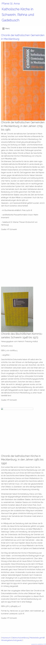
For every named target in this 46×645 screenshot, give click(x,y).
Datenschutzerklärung (20, 638)
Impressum (6, 638)
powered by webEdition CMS (38, 644)
